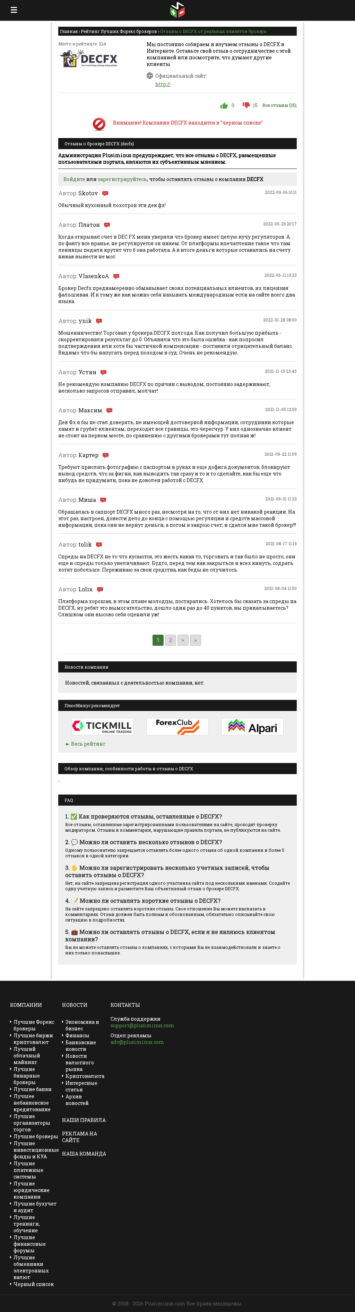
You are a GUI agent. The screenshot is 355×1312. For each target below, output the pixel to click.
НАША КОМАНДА (84, 1153)
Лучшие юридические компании (32, 1190)
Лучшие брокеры (36, 1136)
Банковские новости (81, 1045)
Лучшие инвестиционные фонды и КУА (36, 1150)
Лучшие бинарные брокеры (27, 1076)
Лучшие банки (33, 1089)
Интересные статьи (81, 1086)
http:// (163, 84)
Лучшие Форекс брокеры (34, 1025)
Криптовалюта (85, 1076)
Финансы (77, 1035)
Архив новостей (77, 1099)
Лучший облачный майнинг (27, 1055)
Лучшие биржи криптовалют (33, 1038)
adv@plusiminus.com (137, 1042)
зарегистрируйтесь (122, 179)
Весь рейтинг (88, 743)
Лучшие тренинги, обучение (27, 1224)
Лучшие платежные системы (28, 1170)
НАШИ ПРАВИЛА (84, 1120)
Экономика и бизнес (82, 1025)
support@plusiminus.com (142, 1025)
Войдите (74, 179)
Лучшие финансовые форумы (30, 1244)
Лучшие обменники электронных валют (31, 1267)
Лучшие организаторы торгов (32, 1123)
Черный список (34, 1284)
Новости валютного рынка (80, 1062)
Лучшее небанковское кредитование (32, 1103)
